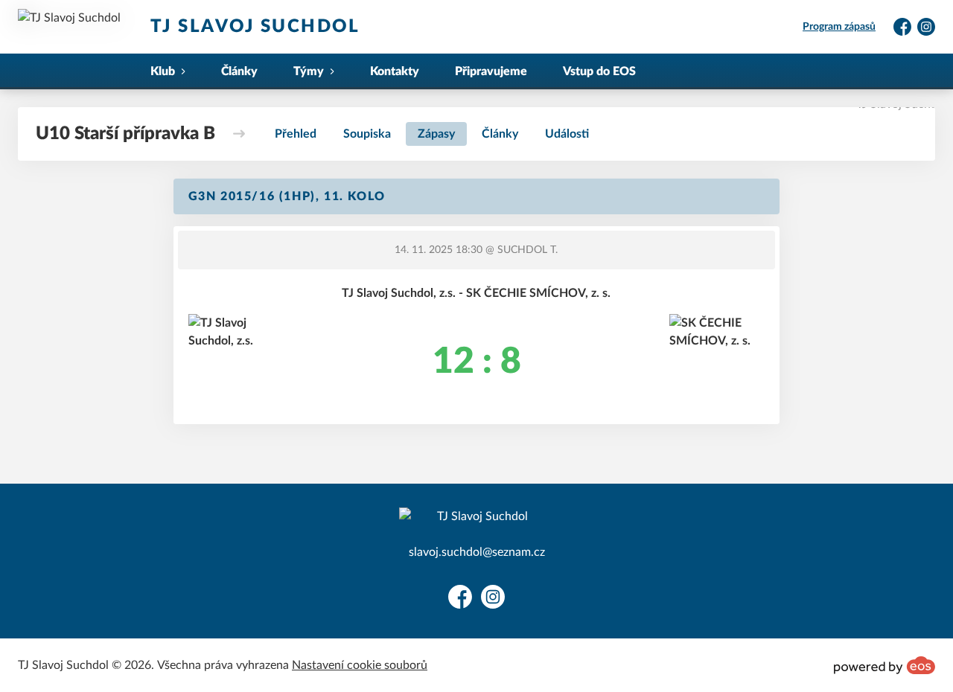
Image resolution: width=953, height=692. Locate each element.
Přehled (295, 134)
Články (239, 71)
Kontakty (394, 71)
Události (567, 134)
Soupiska (367, 134)
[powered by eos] (884, 665)
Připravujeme (491, 71)
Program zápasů (839, 27)
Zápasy (436, 134)
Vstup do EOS (599, 71)
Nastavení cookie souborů (359, 665)
